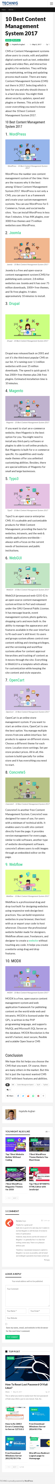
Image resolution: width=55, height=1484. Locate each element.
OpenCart (16, 680)
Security (10, 1358)
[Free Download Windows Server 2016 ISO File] (39, 1414)
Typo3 (14, 478)
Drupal (14, 303)
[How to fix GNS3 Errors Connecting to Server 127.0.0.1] (15, 1414)
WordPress (16, 40)
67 (49, 1392)
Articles (8, 40)
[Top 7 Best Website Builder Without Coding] (15, 1144)
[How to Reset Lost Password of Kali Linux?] (27, 1368)
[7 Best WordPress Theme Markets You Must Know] (39, 1144)
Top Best (45, 1084)
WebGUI (15, 558)
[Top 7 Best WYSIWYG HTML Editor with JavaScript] (39, 1174)
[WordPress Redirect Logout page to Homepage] (39, 1443)
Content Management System (25, 1084)
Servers (34, 1410)
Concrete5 (17, 772)
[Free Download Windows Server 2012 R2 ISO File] (15, 1443)
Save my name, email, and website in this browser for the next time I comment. (27, 1329)
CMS (13, 1084)
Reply (48, 1260)
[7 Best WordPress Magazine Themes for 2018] (15, 1174)
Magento (16, 390)
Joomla (15, 232)
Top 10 (38, 1084)
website (34, 940)
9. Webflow (14, 864)
